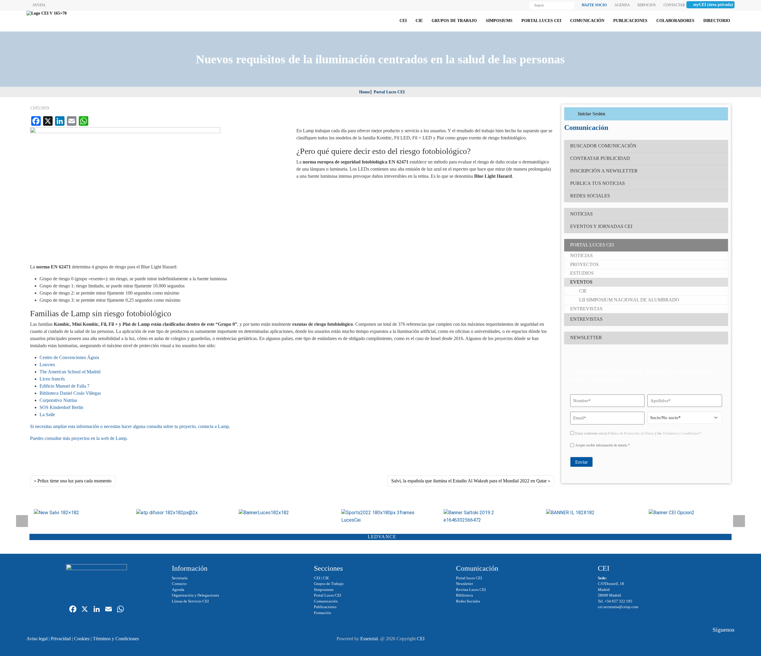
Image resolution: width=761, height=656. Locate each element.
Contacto (179, 583)
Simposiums (324, 589)
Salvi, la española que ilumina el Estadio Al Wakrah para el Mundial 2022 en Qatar (469, 480)
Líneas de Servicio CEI (190, 601)
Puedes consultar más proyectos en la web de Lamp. (79, 438)
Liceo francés (52, 378)
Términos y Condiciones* (682, 433)
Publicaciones (325, 607)
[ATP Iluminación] (175, 513)
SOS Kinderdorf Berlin (61, 407)
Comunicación (326, 601)
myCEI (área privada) (713, 4)
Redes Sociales (468, 601)
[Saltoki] (483, 516)
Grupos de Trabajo (329, 583)
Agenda (178, 589)
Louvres (47, 364)
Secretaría (180, 578)
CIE (326, 578)
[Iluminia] (585, 513)
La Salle (47, 414)
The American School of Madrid (70, 371)
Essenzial (369, 638)
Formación (322, 613)
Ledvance (382, 536)
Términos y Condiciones (116, 638)
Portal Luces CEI (389, 92)
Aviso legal (37, 638)
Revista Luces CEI (471, 589)
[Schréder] (380, 516)
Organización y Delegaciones (195, 595)
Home (364, 92)
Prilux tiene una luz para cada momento (74, 480)
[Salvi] (73, 513)
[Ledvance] (688, 513)
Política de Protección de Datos (631, 433)
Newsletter (464, 583)
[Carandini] (278, 513)
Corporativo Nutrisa (58, 400)
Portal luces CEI (469, 578)
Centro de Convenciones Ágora (69, 357)
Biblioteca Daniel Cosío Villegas (70, 393)
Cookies (81, 638)
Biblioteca (464, 595)
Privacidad (61, 638)
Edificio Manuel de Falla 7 (64, 385)
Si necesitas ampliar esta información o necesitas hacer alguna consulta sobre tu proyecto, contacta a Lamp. (130, 426)
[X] (85, 609)
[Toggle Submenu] (717, 245)
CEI (317, 578)
